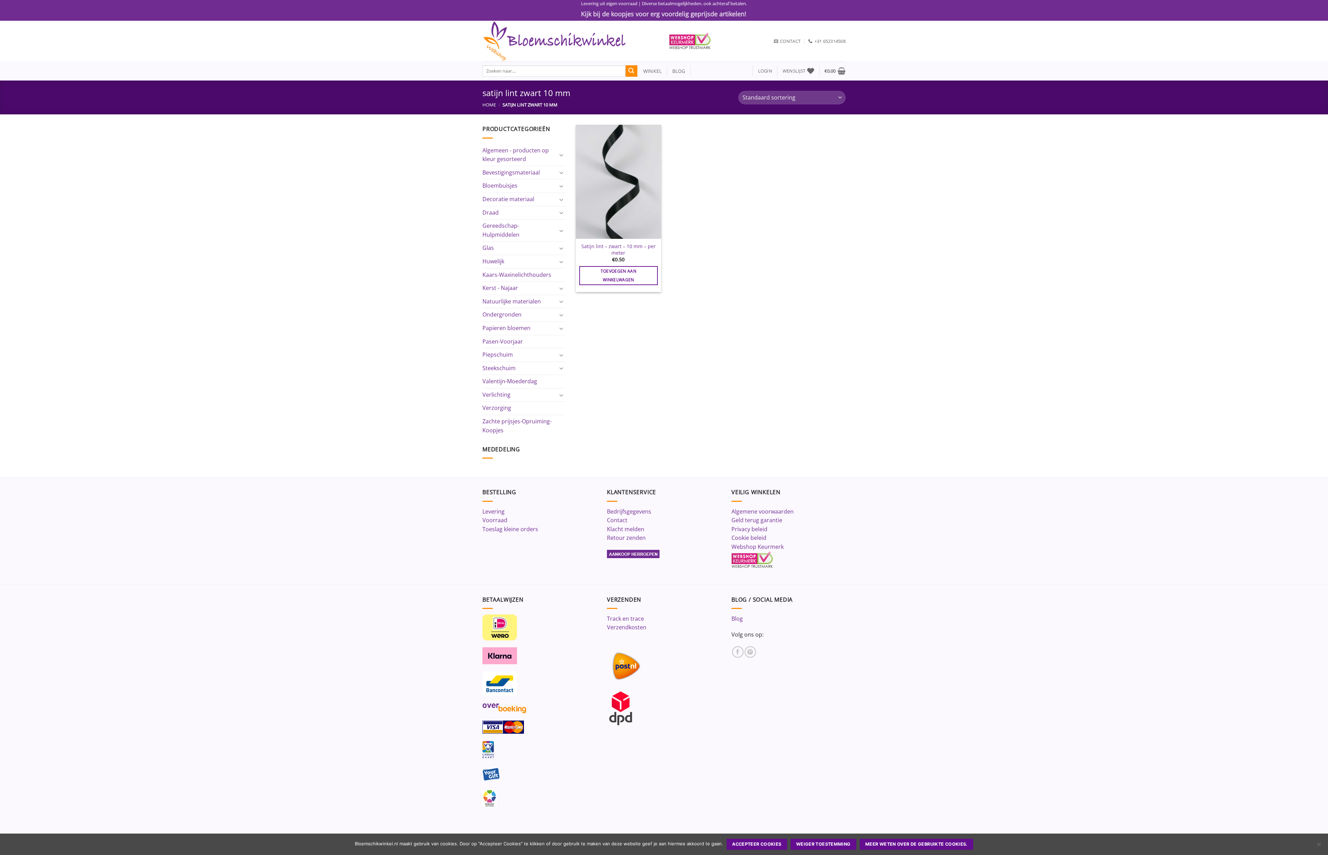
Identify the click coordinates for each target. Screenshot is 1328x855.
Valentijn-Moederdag (509, 381)
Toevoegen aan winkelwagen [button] (619, 275)
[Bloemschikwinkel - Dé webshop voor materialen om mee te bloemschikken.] (570, 41)
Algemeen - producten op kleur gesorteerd (515, 155)
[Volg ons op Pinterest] (750, 652)
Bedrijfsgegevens (629, 511)
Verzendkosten (626, 627)
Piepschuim (497, 354)
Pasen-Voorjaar (502, 341)
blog (678, 71)
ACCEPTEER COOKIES (756, 844)
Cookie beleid (748, 538)
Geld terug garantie (756, 520)
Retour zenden (626, 538)
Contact (617, 520)
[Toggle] (561, 155)
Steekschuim (499, 368)
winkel (649, 71)
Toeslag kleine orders (510, 529)
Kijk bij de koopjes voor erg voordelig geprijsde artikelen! (663, 14)
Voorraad (494, 520)
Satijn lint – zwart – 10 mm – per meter (618, 249)
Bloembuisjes (499, 185)
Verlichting (496, 394)
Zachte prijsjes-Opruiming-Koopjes (517, 425)
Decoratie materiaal (508, 199)
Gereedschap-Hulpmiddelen (500, 230)
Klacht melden (625, 529)
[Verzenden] (631, 71)
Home (489, 105)
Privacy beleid (749, 529)
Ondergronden (502, 314)
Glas (488, 248)
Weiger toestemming (823, 844)
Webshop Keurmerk (757, 547)
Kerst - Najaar (500, 288)
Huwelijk (493, 261)
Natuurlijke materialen (511, 301)
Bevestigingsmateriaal (511, 172)
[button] (765, 71)
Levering (493, 511)
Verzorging (496, 408)
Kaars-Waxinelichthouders (516, 275)
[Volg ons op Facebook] (738, 652)
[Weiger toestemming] (1319, 846)
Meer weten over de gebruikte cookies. (916, 844)
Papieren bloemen (506, 328)
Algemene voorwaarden (762, 511)
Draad (490, 212)
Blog (737, 618)
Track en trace (625, 618)
